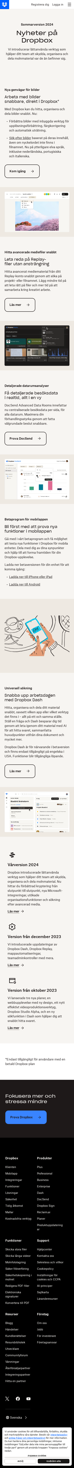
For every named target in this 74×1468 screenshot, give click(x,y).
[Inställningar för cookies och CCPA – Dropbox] (37, 1446)
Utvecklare (12, 1348)
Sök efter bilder (20, 138)
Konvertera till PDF (17, 1302)
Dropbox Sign (46, 1205)
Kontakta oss (45, 1255)
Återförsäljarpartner (17, 1368)
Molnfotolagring (15, 1262)
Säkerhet (11, 1199)
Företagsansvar (47, 1342)
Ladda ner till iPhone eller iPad (30, 577)
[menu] (69, 4)
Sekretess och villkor (50, 1262)
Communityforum (16, 1355)
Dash (40, 1192)
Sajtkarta (43, 1292)
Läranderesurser (47, 1298)
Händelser (11, 1329)
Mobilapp (11, 1173)
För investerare (46, 1335)
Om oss (42, 1323)
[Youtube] (28, 1399)
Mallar (9, 1212)
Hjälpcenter (44, 1249)
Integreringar (13, 1179)
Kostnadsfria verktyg (18, 1218)
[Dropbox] (4, 4)
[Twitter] (7, 1399)
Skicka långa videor (18, 1255)
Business (43, 1179)
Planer (41, 1218)
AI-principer (44, 1285)
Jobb (40, 1329)
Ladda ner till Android (24, 584)
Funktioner (12, 1186)
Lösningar (11, 1192)
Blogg (9, 1323)
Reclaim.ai (43, 1212)
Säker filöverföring (17, 1268)
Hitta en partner (15, 1381)
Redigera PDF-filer (17, 1285)
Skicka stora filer (16, 1249)
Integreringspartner (17, 1374)
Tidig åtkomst (14, 1205)
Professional (44, 1173)
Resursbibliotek (15, 1342)
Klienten (10, 1167)
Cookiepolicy (45, 1268)
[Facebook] (18, 1399)
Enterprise (43, 1186)
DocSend (43, 1199)
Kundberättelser (15, 1335)
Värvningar (12, 1361)
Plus (40, 1167)
